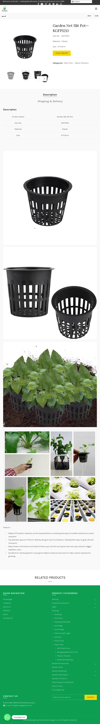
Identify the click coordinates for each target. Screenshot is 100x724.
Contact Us (8, 618)
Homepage (7, 599)
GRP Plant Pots (63, 648)
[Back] (4, 16)
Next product (96, 16)
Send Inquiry (61, 53)
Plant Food (59, 641)
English (77, 1)
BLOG (5, 614)
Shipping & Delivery (50, 101)
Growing (55, 611)
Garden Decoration (60, 675)
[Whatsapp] (7, 717)
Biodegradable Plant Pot (67, 652)
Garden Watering (59, 671)
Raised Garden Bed (62, 622)
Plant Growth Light (62, 633)
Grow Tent (58, 618)
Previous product (89, 16)
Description (50, 94)
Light (54, 607)
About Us (7, 607)
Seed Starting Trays (65, 660)
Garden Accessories (60, 663)
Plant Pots (68, 63)
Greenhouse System (60, 603)
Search (90, 697)
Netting (55, 599)
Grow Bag (58, 626)
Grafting (57, 614)
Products (7, 603)
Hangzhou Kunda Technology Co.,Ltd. (45, 720)
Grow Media (59, 629)
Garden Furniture (59, 678)
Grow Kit (57, 637)
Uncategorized (58, 690)
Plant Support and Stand (62, 682)
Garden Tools (57, 667)
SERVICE (6, 611)
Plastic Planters (82, 63)
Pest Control (57, 686)
